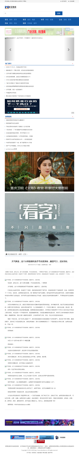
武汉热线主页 (12, 254)
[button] (10, 49)
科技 (47, 19)
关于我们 (29, 452)
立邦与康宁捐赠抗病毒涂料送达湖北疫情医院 (18, 73)
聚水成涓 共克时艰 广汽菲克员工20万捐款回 (18, 96)
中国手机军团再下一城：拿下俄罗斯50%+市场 (18, 142)
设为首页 (64, 1)
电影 (33, 19)
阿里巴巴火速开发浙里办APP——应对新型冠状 (18, 139)
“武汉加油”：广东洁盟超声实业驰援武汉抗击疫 (18, 129)
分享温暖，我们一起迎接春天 (13, 89)
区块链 (29, 23)
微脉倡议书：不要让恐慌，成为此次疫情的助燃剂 (19, 70)
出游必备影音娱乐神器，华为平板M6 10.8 (17, 133)
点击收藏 (71, 1)
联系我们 (34, 452)
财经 (10, 19)
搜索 (58, 13)
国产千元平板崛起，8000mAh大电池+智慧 (17, 145)
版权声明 (50, 452)
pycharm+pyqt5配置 (11, 149)
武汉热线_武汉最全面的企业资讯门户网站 (15, 1)
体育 (20, 254)
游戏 (65, 19)
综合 (15, 23)
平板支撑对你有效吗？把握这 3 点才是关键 (17, 126)
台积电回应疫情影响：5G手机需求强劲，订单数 (19, 136)
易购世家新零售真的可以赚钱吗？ (15, 120)
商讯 (10, 23)
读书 (35, 23)
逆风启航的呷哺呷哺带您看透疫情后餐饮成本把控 (19, 86)
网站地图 (44, 452)
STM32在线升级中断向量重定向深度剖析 (17, 80)
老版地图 (39, 452)
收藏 (51, 19)
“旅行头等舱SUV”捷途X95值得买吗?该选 (17, 83)
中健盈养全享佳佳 (10, 92)
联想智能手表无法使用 (12, 123)
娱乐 (29, 19)
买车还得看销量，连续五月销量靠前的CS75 (17, 76)
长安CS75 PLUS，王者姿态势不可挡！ (16, 67)
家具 (69, 19)
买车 (15, 19)
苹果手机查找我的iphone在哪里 (22, 404)
